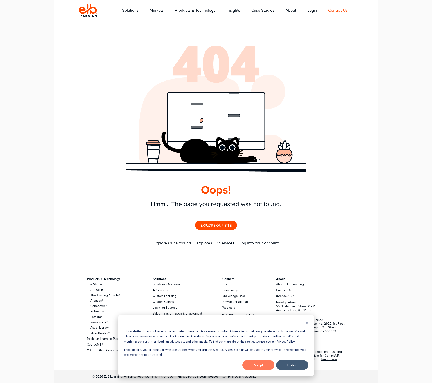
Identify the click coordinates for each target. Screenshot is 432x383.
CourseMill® (95, 344)
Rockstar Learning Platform (105, 338)
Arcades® (97, 300)
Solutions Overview (166, 284)
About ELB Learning (290, 284)
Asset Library (99, 327)
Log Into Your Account (259, 243)
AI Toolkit (96, 289)
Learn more (329, 359)
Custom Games (163, 301)
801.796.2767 (285, 296)
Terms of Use (163, 376)
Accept (258, 365)
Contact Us (283, 290)
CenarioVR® (98, 306)
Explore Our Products (172, 243)
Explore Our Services (215, 243)
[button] (130, 10)
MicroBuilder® (100, 333)
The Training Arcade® (105, 295)
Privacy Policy (187, 376)
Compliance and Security (239, 376)
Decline (292, 365)
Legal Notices (209, 376)
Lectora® (96, 317)
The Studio (94, 284)
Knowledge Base (234, 296)
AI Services (160, 290)
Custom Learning (164, 296)
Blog (225, 284)
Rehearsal (97, 311)
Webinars (228, 307)
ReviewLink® (99, 322)
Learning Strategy (165, 307)
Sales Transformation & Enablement (177, 313)
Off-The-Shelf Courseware (105, 350)
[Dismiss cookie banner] (306, 323)
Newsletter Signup (235, 301)
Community (230, 290)
